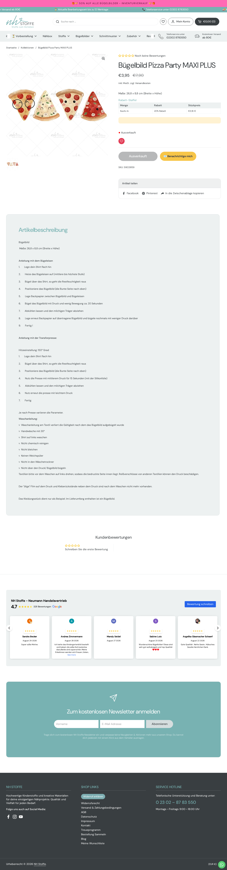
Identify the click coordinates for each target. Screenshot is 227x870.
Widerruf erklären (93, 796)
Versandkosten (143, 83)
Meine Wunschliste (93, 843)
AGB (83, 812)
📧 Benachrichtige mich (178, 156)
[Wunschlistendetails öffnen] (163, 22)
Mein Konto (183, 21)
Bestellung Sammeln (93, 834)
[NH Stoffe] (20, 21)
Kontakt (85, 825)
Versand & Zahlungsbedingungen (101, 807)
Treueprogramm (91, 830)
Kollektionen (27, 47)
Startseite (11, 47)
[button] (207, 21)
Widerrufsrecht (90, 803)
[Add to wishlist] (121, 141)
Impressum (88, 821)
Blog (83, 839)
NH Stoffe (40, 864)
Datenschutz (89, 816)
